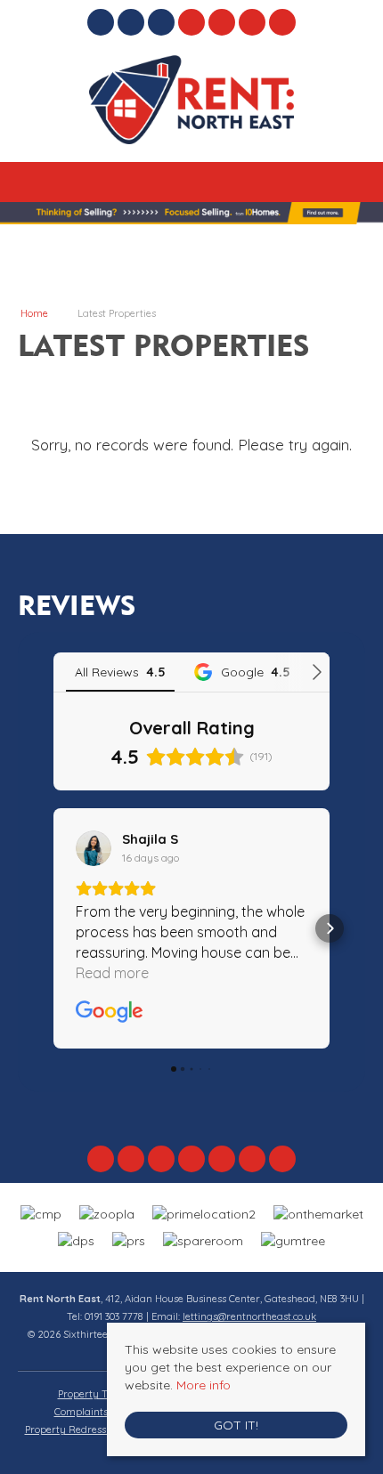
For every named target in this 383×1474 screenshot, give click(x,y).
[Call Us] (222, 22)
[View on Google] (93, 848)
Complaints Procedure (106, 1411)
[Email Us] (192, 22)
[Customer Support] (282, 22)
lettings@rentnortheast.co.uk (249, 1316)
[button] (53, 928)
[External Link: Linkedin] (163, 25)
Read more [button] (112, 973)
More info (203, 1385)
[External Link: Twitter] (133, 25)
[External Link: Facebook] (102, 25)
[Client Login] (252, 22)
